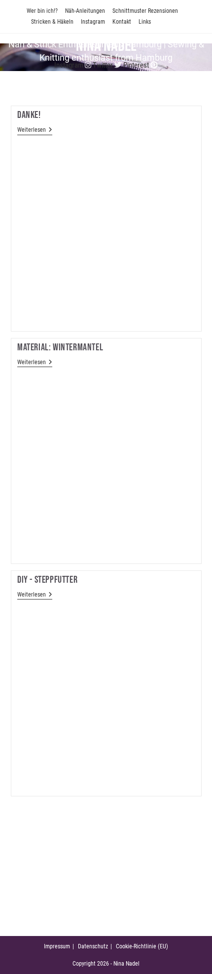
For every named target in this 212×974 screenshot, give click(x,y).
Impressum (57, 946)
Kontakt (121, 21)
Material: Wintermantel (60, 347)
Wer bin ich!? (42, 10)
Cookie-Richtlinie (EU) (142, 946)
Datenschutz (93, 946)
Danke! (29, 115)
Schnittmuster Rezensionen (145, 10)
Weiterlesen (34, 130)
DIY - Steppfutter (47, 580)
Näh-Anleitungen (85, 10)
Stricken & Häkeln (52, 21)
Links (145, 21)
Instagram (93, 21)
